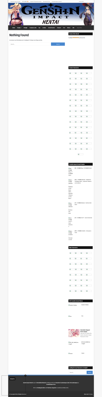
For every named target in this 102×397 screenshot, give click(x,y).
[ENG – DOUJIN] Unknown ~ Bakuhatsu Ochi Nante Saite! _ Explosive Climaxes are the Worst (83, 181)
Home (13, 27)
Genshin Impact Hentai (57, 1)
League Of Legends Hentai (35, 1)
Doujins (19, 27)
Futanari (59, 27)
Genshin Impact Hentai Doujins (77, 164)
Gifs (73, 27)
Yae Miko (70, 37)
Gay (39, 27)
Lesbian (44, 27)
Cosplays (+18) (32, 27)
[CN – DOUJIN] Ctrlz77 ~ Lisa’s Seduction (83, 217)
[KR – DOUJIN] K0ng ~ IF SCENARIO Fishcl (83, 168)
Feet (64, 27)
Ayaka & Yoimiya (85, 304)
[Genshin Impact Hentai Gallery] (51, 14)
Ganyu (82, 353)
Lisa (82, 315)
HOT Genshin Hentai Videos (76, 301)
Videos (68, 27)
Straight (25, 27)
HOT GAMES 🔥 (25, 1)
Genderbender (51, 27)
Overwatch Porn (46, 1)
